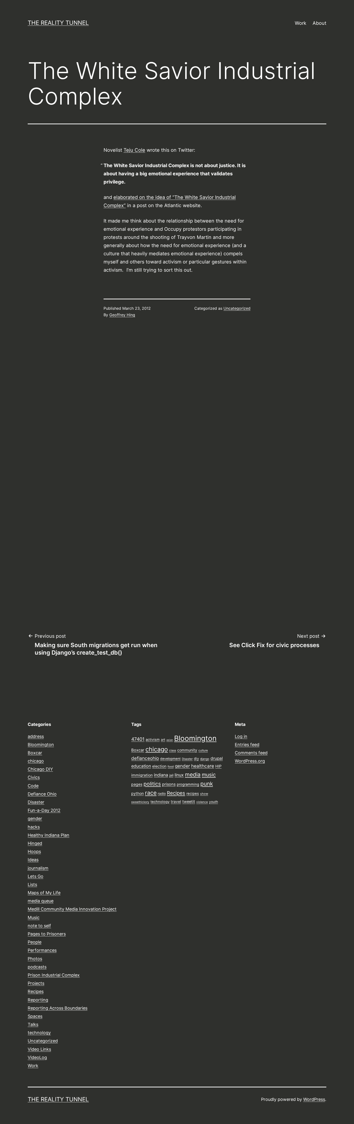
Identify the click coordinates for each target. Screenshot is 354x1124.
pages (136, 784)
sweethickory (140, 802)
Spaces (35, 1016)
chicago (36, 760)
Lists (32, 884)
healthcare (202, 766)
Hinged (35, 843)
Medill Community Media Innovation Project (72, 909)
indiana (161, 774)
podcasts (37, 966)
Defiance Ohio (42, 793)
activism (153, 739)
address (36, 736)
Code (33, 785)
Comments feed (251, 752)
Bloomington (41, 744)
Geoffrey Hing (122, 314)
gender (35, 818)
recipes (192, 793)
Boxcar (35, 752)
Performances (42, 950)
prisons (169, 784)
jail (171, 775)
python (137, 793)
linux (179, 774)
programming (188, 784)
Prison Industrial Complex (54, 975)
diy (196, 758)
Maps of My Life (44, 892)
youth (213, 802)
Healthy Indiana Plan (48, 835)
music (209, 774)
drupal (216, 758)
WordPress (314, 1099)
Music (33, 917)
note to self (39, 925)
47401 (137, 739)
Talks (33, 1024)
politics (152, 784)
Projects (36, 983)
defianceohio (145, 758)
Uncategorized (236, 308)
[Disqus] (177, 403)
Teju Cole (134, 150)
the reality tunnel (58, 22)
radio (162, 793)
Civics (34, 777)
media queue (40, 900)
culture (203, 750)
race (151, 792)
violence (202, 802)
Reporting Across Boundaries (57, 1008)
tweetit (188, 801)
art (163, 740)
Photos (35, 958)
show (204, 793)
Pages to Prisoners (47, 933)
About (319, 23)
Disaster (36, 802)
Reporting (38, 999)
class (172, 750)
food (171, 766)
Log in (241, 736)
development (170, 759)
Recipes (36, 991)
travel (176, 801)
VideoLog (37, 1057)
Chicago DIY (40, 769)
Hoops (34, 851)
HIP (218, 766)
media (193, 774)
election (159, 766)
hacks (34, 826)
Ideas (33, 859)
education (141, 766)
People (34, 942)
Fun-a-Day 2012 (44, 810)
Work (300, 23)
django (204, 759)
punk (206, 783)
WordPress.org (250, 760)
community (187, 750)
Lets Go (35, 876)
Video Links (39, 1049)
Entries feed (247, 744)
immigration (142, 775)
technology (39, 1032)
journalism (38, 868)
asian (169, 740)
